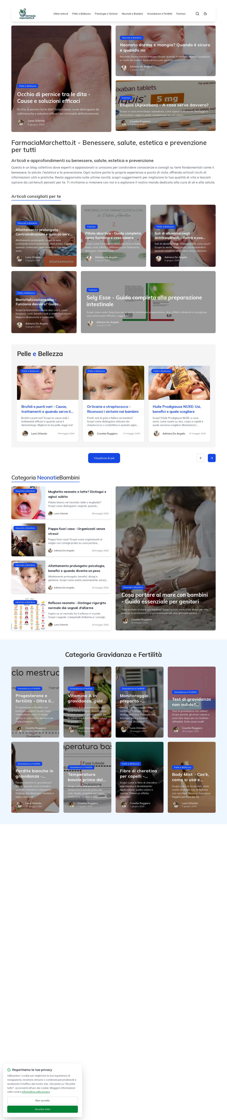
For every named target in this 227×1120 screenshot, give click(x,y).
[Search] (197, 14)
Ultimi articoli (60, 13)
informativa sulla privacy (36, 1091)
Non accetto (42, 1100)
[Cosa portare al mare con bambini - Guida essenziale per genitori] (166, 558)
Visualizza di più (104, 458)
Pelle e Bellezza (81, 13)
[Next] (212, 458)
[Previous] (201, 458)
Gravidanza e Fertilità (159, 13)
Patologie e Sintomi (106, 13)
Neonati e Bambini (132, 13)
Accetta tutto (42, 1109)
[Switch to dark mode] (205, 13)
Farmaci (181, 13)
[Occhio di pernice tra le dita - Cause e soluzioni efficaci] (61, 79)
